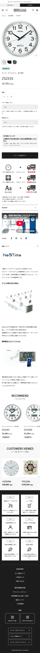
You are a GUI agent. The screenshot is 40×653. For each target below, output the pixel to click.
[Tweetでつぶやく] (21, 238)
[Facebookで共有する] (11, 238)
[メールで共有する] (26, 238)
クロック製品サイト (16, 636)
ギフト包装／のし (7, 102)
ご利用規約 (20, 604)
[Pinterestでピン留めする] (16, 238)
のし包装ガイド (20, 573)
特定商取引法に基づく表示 (20, 596)
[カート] (37, 10)
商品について (5, 246)
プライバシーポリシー (20, 592)
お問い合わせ (20, 581)
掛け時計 (10, 15)
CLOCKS (30, 5)
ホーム (4, 15)
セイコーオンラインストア (18, 642)
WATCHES (10, 5)
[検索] (7, 10)
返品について (20, 600)
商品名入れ (5, 118)
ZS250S (5, 429)
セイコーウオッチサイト (17, 630)
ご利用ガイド (20, 577)
